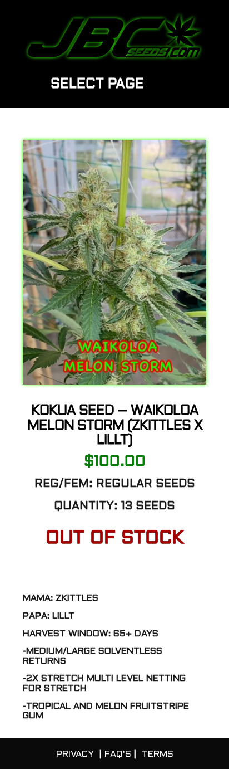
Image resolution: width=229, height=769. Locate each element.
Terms (157, 754)
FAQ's (117, 754)
